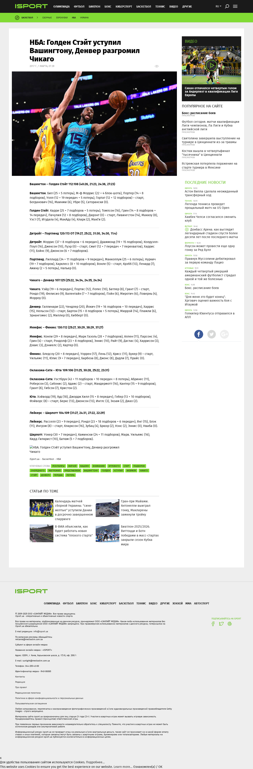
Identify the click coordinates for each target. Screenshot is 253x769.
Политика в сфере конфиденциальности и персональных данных (49, 698)
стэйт (34, 475)
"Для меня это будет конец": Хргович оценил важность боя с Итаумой (208, 300)
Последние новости (205, 182)
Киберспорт (124, 6)
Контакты (20, 676)
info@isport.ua (40, 631)
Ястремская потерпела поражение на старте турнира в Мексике (209, 165)
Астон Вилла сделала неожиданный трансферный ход (211, 193)
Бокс (108, 6)
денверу (45, 475)
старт (126, 466)
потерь (70, 475)
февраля (131, 470)
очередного (38, 470)
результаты (58, 466)
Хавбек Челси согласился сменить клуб (210, 219)
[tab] (198, 334)
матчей (72, 466)
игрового (114, 466)
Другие (187, 6)
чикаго (144, 470)
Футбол (79, 6)
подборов (139, 466)
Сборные (47, 17)
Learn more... (123, 766)
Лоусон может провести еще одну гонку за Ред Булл (210, 248)
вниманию (99, 466)
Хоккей (178, 603)
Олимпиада (61, 6)
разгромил (54, 470)
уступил (118, 470)
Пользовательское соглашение (31, 703)
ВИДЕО (173, 6)
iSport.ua (35, 459)
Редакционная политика (28, 692)
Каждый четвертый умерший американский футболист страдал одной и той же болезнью (210, 275)
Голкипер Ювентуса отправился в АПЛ (210, 315)
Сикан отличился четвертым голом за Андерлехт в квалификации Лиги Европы (211, 91)
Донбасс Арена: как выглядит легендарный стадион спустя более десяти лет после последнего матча (211, 233)
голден (106, 470)
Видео (191, 41)
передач (58, 475)
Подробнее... (95, 762)
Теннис (160, 6)
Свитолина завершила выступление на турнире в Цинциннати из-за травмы (211, 140)
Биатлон (94, 6)
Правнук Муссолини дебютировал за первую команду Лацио (210, 260)
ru (217, 6)
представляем (72, 470)
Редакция (20, 682)
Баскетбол (143, 6)
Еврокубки (62, 17)
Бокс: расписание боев (199, 112)
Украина (84, 17)
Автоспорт (201, 603)
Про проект (21, 687)
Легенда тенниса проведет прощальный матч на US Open (207, 206)
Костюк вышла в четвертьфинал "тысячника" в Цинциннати (206, 153)
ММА (188, 603)
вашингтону (91, 470)
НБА (74, 17)
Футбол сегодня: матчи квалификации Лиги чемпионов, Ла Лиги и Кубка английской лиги (210, 125)
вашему (84, 466)
